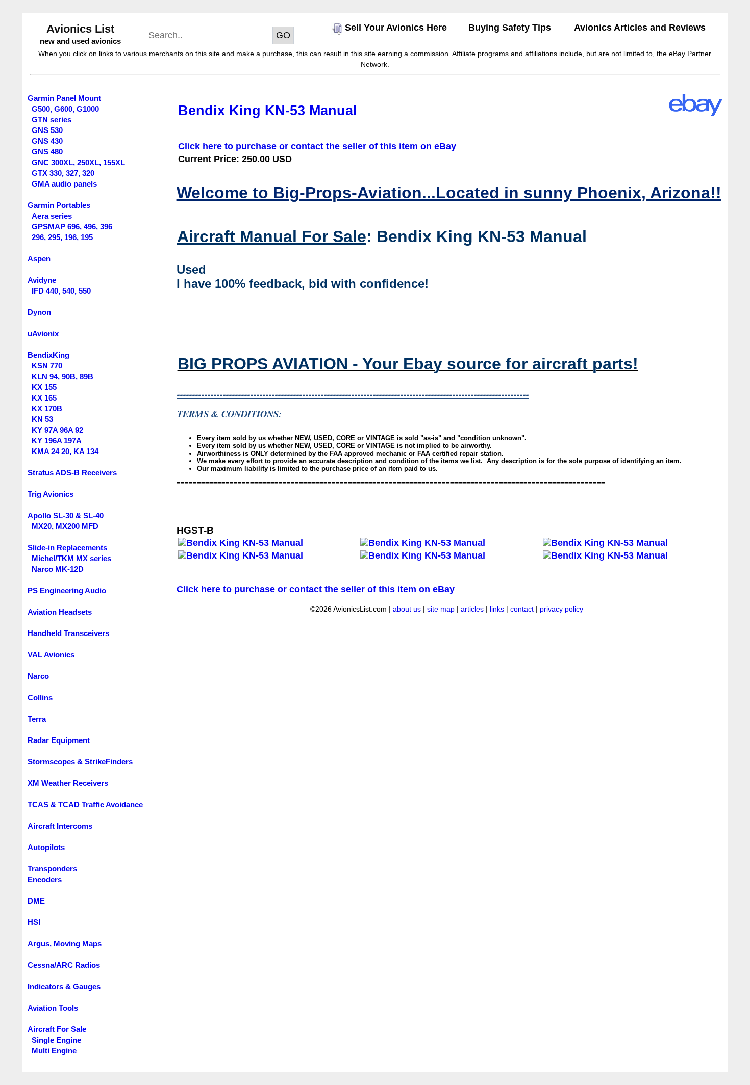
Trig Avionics (50, 494)
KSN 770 (47, 365)
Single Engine (56, 1040)
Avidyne (42, 280)
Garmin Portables (59, 205)
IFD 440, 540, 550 (61, 290)
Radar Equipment (59, 740)
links (497, 609)
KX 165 (44, 397)
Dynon (39, 312)
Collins (40, 697)
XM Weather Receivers (68, 783)
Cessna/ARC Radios (64, 965)
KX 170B (47, 408)
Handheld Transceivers (68, 633)
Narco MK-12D (58, 569)
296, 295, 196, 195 (62, 237)
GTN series (51, 119)
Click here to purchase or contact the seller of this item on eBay (317, 146)
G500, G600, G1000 (65, 108)
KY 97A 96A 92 (57, 430)
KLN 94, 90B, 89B (62, 376)
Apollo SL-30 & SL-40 (66, 515)
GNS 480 (47, 151)
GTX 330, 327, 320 (63, 173)
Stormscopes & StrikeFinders (80, 761)
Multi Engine (54, 1050)
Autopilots (46, 847)
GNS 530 (47, 130)
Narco (38, 676)
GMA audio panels (64, 183)
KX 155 (44, 387)
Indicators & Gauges (64, 986)
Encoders (45, 879)
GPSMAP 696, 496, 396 (72, 226)
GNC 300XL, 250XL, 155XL (78, 162)
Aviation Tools (53, 1007)
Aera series (52, 215)
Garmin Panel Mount (64, 98)
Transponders (52, 868)
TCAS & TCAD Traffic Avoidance (85, 804)
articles (472, 609)
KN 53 (42, 419)
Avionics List (80, 28)
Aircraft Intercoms (60, 826)
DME (36, 900)
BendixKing (48, 355)
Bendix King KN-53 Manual (267, 110)
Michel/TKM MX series (71, 558)
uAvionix (43, 333)
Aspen (39, 258)
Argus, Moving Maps (65, 943)
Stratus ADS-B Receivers (72, 472)
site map (441, 609)
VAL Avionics (51, 654)
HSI (34, 922)
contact (522, 609)
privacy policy (561, 609)
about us (407, 609)
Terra (37, 718)
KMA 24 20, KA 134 (65, 451)
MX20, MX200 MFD (65, 526)
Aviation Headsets (60, 611)
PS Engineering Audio (67, 590)
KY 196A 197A (57, 440)
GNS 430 (47, 141)
